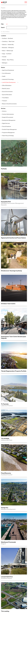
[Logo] (4, 2)
